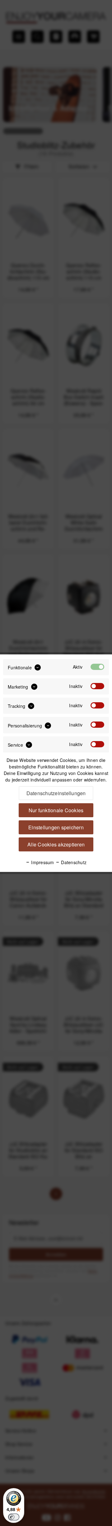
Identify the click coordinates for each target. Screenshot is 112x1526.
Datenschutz (73, 862)
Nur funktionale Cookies (56, 810)
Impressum (42, 862)
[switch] (13, 1517)
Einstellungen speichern (56, 827)
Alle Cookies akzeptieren (56, 844)
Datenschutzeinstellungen (56, 793)
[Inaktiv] (97, 686)
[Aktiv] (97, 667)
